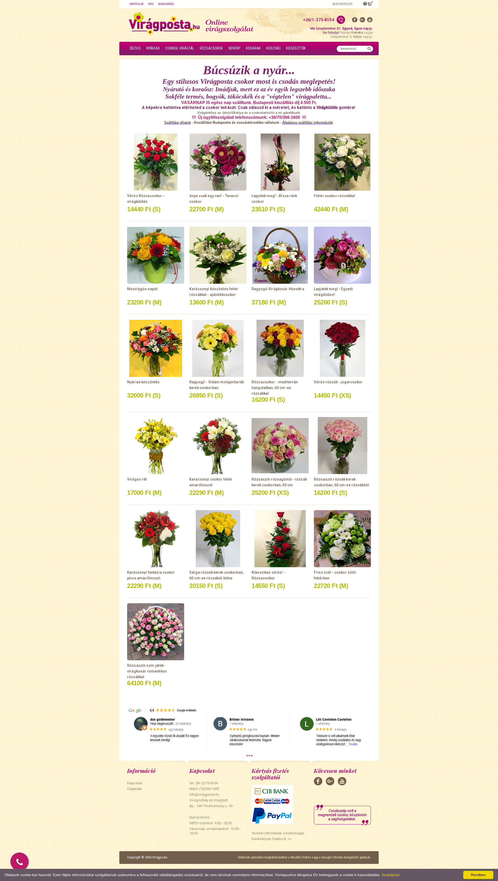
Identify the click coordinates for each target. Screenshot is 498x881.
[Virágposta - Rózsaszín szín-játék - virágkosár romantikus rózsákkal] (155, 631)
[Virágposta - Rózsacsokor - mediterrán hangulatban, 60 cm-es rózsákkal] (280, 348)
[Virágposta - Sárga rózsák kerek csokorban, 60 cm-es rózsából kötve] (217, 538)
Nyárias (153, 48)
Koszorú (273, 48)
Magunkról (166, 4)
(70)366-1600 (209, 789)
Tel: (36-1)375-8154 (203, 783)
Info (151, 4)
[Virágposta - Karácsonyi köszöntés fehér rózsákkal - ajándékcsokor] (217, 255)
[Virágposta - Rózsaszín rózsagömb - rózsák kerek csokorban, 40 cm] (280, 445)
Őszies (135, 48)
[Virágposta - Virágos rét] (155, 445)
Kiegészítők (296, 48)
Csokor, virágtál (179, 48)
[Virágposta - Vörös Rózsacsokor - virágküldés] (155, 162)
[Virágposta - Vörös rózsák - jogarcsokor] (342, 348)
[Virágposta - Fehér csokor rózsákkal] (342, 162)
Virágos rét (137, 479)
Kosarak (253, 48)
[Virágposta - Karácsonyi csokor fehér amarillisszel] (217, 445)
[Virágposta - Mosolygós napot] (155, 255)
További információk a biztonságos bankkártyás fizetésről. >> (278, 836)
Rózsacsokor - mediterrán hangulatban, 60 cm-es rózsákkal (275, 388)
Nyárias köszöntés (143, 382)
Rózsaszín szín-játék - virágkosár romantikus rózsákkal (147, 671)
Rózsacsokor (211, 48)
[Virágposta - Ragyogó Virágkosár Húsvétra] (280, 255)
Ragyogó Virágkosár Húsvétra (278, 289)
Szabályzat (390, 875)
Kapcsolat (137, 4)
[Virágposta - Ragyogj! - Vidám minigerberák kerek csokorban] (217, 348)
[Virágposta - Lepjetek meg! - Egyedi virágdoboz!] (342, 255)
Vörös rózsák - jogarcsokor (338, 382)
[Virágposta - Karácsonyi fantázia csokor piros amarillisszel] (155, 538)
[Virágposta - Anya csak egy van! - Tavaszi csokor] (217, 162)
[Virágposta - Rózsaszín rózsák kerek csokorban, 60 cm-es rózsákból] (342, 445)
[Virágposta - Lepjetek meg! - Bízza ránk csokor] (280, 162)
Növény (235, 48)
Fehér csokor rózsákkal (334, 196)
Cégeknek (134, 789)
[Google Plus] (362, 20)
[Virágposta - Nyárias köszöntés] (155, 348)
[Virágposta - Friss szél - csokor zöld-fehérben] (342, 538)
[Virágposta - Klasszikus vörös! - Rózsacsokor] (280, 538)
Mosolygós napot (142, 289)
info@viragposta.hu (204, 794)
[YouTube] (370, 20)
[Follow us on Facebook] (355, 20)
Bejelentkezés (342, 4)
